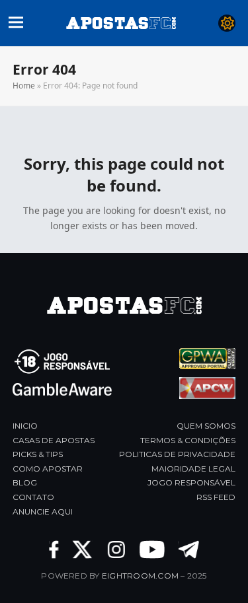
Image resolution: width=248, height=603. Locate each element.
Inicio (25, 426)
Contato (33, 497)
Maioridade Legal (193, 469)
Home (24, 85)
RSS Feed (215, 497)
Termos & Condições (187, 440)
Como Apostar (48, 469)
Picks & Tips (38, 454)
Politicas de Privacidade (177, 454)
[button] (16, 20)
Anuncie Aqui (43, 511)
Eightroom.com (140, 576)
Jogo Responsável (191, 482)
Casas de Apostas (54, 440)
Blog (25, 482)
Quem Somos (206, 426)
